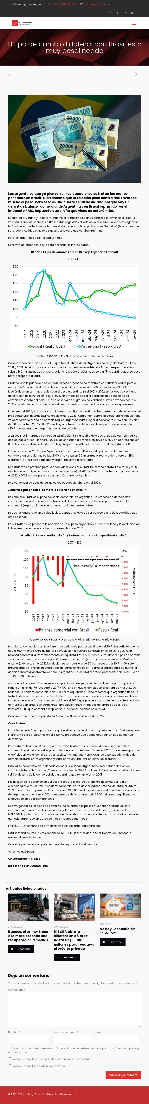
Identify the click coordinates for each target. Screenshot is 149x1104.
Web (100, 1032)
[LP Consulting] (22, 23)
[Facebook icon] (111, 13)
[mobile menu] (134, 23)
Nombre (14, 1032)
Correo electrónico (65, 1032)
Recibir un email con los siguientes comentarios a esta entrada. (53, 1059)
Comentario (16, 990)
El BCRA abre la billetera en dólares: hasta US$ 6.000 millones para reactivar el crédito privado (74, 940)
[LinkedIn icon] (126, 13)
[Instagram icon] (134, 13)
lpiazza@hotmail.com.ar (100, 4)
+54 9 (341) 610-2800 (65, 4)
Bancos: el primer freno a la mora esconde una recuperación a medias (28, 935)
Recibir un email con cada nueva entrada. (39, 1066)
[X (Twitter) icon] (118, 13)
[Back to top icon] (137, 1095)
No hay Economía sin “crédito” (117, 931)
